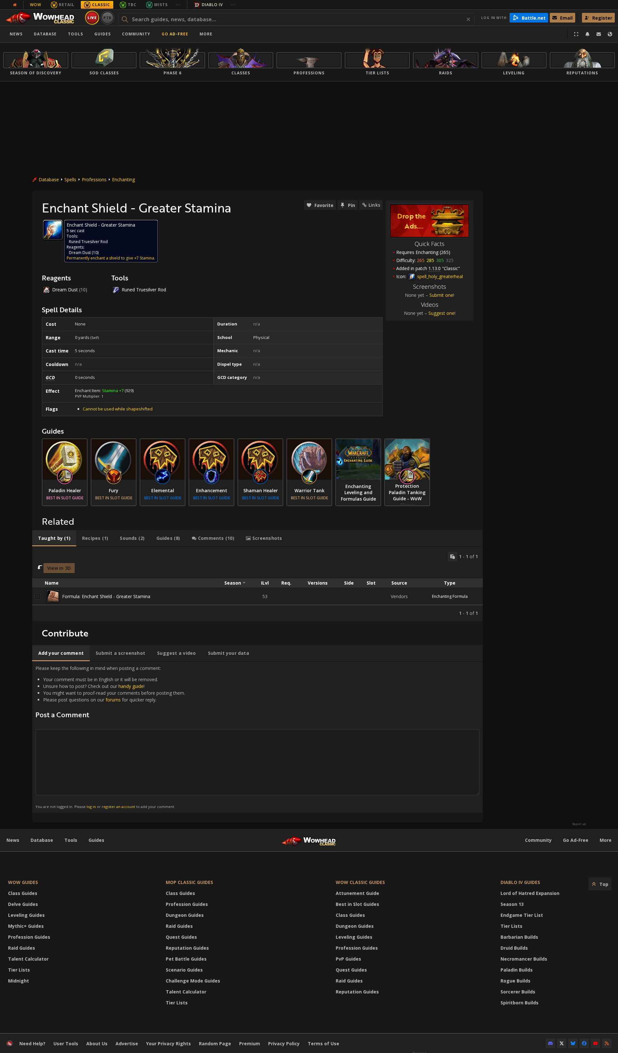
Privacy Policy (284, 1043)
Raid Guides (21, 948)
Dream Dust (80, 252)
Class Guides (22, 893)
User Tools (65, 1043)
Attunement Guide (357, 893)
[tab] (54, 538)
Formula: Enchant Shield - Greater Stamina (106, 596)
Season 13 (512, 904)
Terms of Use (323, 1043)
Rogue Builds (515, 981)
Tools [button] (75, 34)
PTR (107, 17)
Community (136, 34)
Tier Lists (19, 970)
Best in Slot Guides (357, 904)
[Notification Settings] (587, 34)
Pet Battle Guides (186, 959)
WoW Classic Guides (360, 882)
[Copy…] (452, 556)
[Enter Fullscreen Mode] (576, 34)
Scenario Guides (184, 970)
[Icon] (53, 230)
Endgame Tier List (522, 915)
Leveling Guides (26, 915)
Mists (161, 4)
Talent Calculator (28, 959)
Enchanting (123, 179)
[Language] (610, 34)
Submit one (441, 295)
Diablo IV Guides (520, 882)
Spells (70, 179)
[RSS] (607, 1043)
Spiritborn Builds (519, 1003)
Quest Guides (181, 937)
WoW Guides (23, 882)
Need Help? (32, 1043)
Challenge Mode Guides (193, 981)
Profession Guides (29, 937)
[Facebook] (584, 1043)
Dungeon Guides (185, 915)
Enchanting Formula (450, 596)
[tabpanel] (257, 584)
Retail (66, 4)
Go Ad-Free (175, 34)
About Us (97, 1043)
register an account (118, 806)
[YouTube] (595, 1043)
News (16, 34)
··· (178, 4)
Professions (94, 179)
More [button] (206, 34)
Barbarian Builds (519, 937)
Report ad (579, 824)
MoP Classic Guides (189, 882)
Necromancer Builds (524, 959)
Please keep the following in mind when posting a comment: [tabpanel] (110, 737)
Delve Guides (23, 904)
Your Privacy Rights (168, 1043)
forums (113, 700)
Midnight (18, 981)
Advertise (127, 1043)
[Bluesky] (573, 1043)
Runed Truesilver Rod (88, 241)
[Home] (43, 18)
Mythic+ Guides (26, 926)
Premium (249, 1043)
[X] (561, 1043)
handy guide (131, 686)
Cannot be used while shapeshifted (118, 409)
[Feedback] (599, 34)
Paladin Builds (517, 970)
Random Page (215, 1043)
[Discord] (550, 1043)
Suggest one (441, 313)
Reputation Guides (187, 948)
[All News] (15, 5)
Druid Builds (514, 948)
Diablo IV (212, 4)
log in (91, 806)
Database (45, 34)
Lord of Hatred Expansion (530, 893)
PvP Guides (348, 959)
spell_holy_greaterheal (439, 276)
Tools (70, 840)
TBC (132, 4)
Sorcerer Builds (518, 992)
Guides (102, 34)
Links (374, 205)
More (606, 840)
